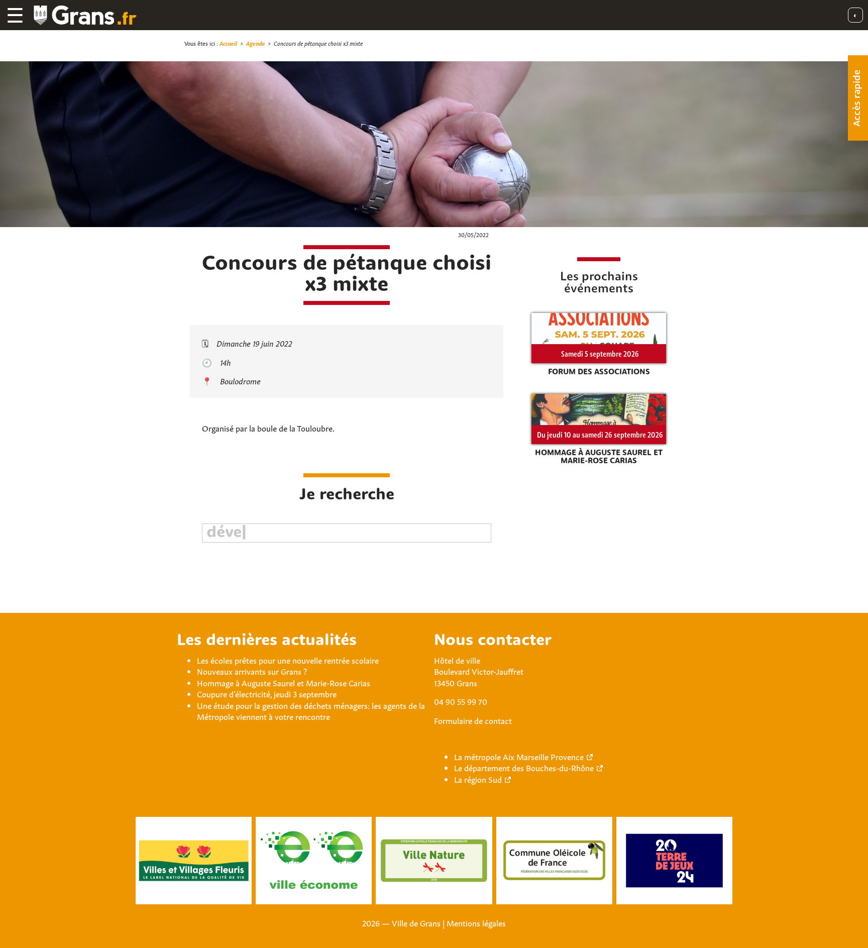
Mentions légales (476, 922)
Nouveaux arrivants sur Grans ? (252, 670)
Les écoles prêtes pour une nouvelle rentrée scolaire (288, 659)
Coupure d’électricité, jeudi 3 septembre (267, 693)
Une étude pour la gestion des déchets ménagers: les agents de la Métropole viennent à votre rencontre (311, 710)
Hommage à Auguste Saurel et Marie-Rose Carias (283, 682)
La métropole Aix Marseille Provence (519, 756)
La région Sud (478, 778)
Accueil (228, 43)
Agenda (255, 43)
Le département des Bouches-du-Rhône (524, 767)
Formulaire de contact (473, 719)
